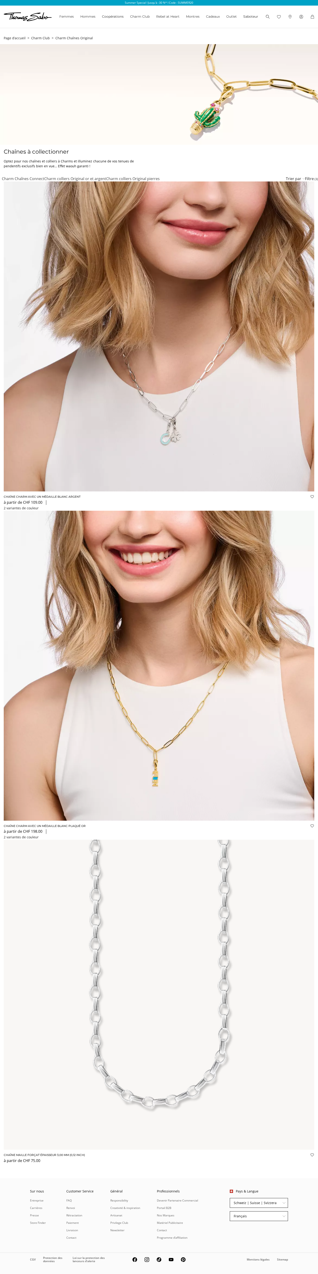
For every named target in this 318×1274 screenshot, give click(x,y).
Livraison (72, 1230)
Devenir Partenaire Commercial (177, 1200)
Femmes (66, 16)
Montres (193, 16)
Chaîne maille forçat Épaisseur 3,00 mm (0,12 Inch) (44, 1155)
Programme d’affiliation (172, 1238)
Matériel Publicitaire (170, 1223)
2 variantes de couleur (21, 508)
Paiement (72, 1223)
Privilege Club (119, 1223)
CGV (33, 1259)
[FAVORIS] (278, 16)
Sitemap (282, 1259)
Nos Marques (165, 1215)
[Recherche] (267, 16)
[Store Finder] (290, 16)
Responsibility (119, 1200)
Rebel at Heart (167, 16)
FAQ (69, 1200)
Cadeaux (213, 16)
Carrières (36, 1208)
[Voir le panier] (312, 16)
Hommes (87, 16)
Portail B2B (164, 1208)
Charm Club (140, 16)
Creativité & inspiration (125, 1208)
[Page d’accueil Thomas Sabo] (27, 16)
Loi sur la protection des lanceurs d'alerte (89, 1259)
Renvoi (70, 1208)
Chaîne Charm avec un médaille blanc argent (42, 496)
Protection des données (52, 1259)
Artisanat (116, 1215)
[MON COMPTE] (301, 16)
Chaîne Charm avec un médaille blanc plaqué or (45, 826)
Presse (34, 1215)
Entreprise (37, 1200)
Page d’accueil (15, 38)
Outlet (231, 16)
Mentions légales (258, 1259)
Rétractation (74, 1215)
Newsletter (117, 1230)
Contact (71, 1238)
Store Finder (38, 1223)
